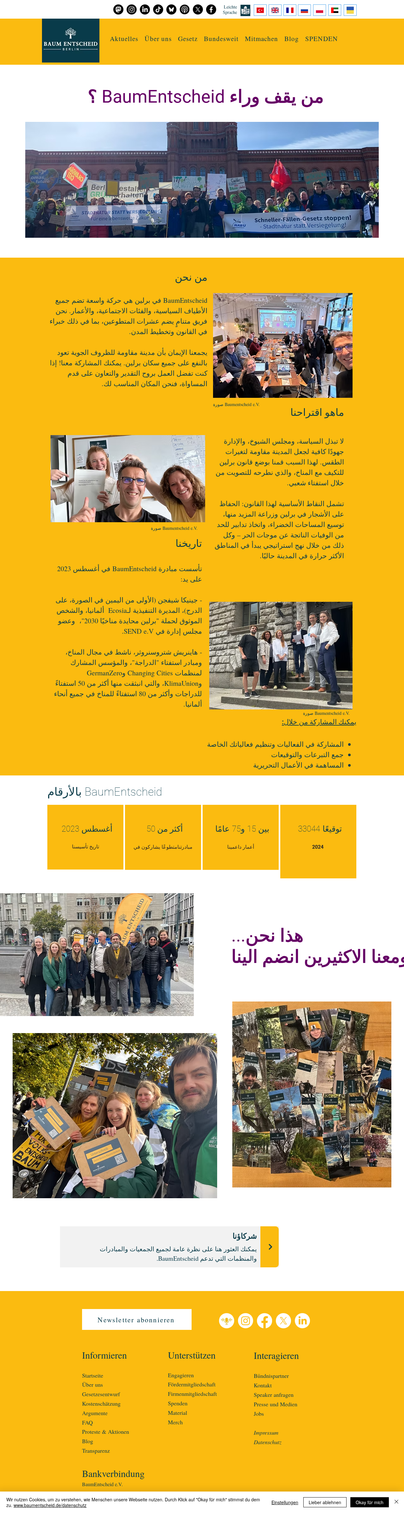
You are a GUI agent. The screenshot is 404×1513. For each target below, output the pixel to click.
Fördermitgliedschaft (192, 1384)
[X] (283, 1320)
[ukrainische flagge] (350, 10)
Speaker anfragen (274, 1394)
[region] (85, 837)
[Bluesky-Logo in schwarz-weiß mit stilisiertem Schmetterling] (171, 9)
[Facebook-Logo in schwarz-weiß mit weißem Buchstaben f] (211, 9)
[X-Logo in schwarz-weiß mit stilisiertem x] (198, 9)
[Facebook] (264, 1320)
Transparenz (96, 1450)
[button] (261, 38)
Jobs (259, 1413)
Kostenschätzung (101, 1403)
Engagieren (181, 1375)
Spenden (177, 1403)
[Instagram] (245, 1320)
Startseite (92, 1375)
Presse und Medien (275, 1404)
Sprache (230, 12)
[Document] (260, 10)
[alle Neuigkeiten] (269, 1246)
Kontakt (263, 1385)
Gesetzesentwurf (101, 1394)
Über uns (92, 1384)
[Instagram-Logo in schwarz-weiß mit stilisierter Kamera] (132, 9)
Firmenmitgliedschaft (192, 1393)
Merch (175, 1422)
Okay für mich (369, 1502)
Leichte (230, 7)
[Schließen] (396, 1502)
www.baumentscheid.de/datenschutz (50, 1505)
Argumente (95, 1413)
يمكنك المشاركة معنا (91, 362)
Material (177, 1412)
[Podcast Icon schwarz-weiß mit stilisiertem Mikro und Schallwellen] (185, 9)
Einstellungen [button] (284, 1502)
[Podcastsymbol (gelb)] (226, 1320)
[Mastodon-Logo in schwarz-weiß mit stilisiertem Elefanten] (118, 9)
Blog (87, 1441)
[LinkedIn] (302, 1320)
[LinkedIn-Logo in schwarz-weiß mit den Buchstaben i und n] (145, 9)
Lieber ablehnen (325, 1502)
